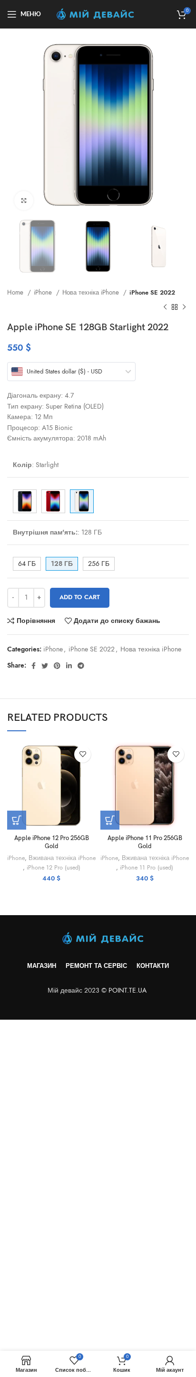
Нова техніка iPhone (91, 292)
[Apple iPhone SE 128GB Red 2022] (53, 501)
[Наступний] (184, 307)
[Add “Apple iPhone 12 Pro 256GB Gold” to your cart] (16, 820)
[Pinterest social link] (57, 666)
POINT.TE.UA (128, 990)
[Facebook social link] (34, 666)
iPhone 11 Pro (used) (146, 867)
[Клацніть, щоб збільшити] (23, 200)
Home (16, 292)
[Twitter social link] (45, 666)
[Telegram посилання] (81, 666)
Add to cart (79, 597)
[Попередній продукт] (165, 307)
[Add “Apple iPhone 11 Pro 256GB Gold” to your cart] (109, 820)
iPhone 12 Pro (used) (53, 867)
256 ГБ (98, 563)
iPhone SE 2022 (152, 292)
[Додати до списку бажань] (82, 754)
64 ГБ (27, 563)
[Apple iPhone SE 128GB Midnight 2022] (25, 501)
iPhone (44, 292)
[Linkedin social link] (69, 666)
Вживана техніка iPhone (62, 858)
